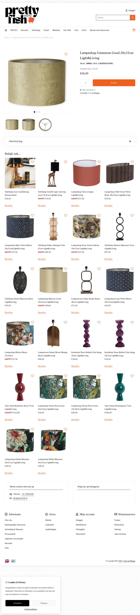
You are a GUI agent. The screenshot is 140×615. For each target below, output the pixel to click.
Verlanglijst (80, 529)
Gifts (76, 30)
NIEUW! (14, 30)
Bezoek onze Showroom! (99, 30)
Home (7, 38)
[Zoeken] (132, 17)
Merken (48, 520)
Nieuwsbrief (80, 534)
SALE (84, 30)
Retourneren (119, 525)
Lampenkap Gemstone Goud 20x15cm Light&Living (32, 38)
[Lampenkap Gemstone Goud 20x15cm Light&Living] (37, 114)
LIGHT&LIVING (105, 63)
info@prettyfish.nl (20, 498)
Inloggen (79, 520)
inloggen (131, 10)
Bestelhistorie (81, 525)
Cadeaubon (49, 525)
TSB (120, 561)
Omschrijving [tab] (15, 141)
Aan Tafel (67, 30)
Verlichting (36, 30)
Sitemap (117, 529)
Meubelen (56, 30)
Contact (117, 520)
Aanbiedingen (50, 529)
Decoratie (24, 30)
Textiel (46, 30)
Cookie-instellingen (129, 561)
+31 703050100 (27, 494)
